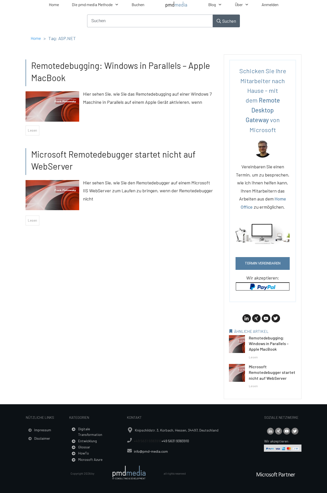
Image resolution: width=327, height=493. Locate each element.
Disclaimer (42, 438)
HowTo (83, 453)
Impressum (42, 430)
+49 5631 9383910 (147, 441)
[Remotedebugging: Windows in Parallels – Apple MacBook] (52, 103)
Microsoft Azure (90, 459)
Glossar (84, 447)
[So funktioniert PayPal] (262, 286)
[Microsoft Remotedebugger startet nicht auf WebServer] (52, 192)
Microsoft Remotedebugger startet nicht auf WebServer (272, 372)
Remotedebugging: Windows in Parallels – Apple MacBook (269, 343)
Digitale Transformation (90, 432)
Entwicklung (87, 441)
